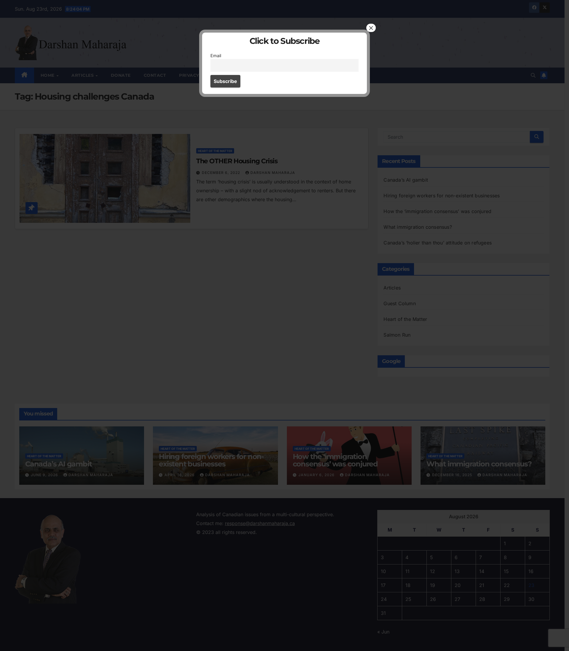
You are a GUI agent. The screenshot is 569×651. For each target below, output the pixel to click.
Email (215, 55)
